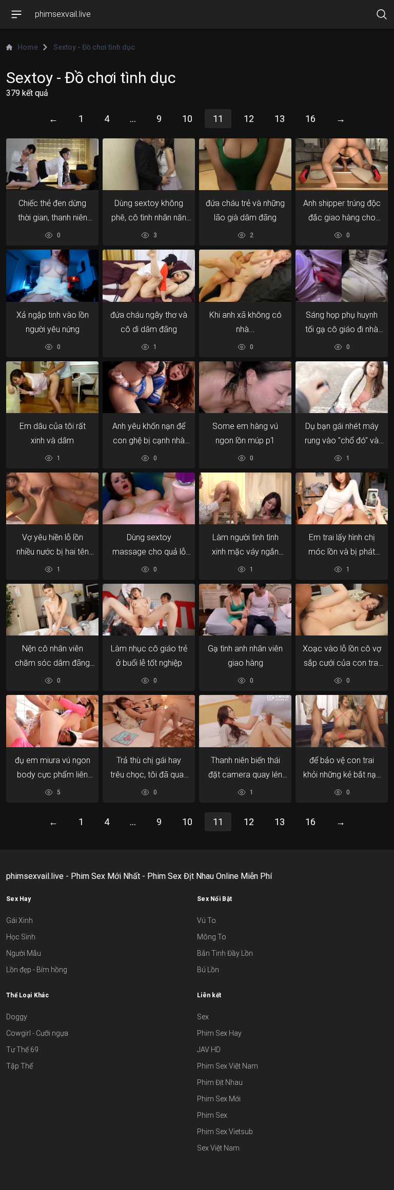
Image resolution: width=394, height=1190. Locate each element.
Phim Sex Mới (219, 1099)
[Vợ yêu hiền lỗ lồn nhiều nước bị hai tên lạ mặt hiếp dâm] (52, 498)
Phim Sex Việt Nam (227, 1066)
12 (249, 118)
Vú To (206, 920)
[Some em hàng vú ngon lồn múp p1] (245, 387)
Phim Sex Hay (219, 1033)
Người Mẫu (23, 953)
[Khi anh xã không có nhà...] (245, 275)
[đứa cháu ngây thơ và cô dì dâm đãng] (149, 275)
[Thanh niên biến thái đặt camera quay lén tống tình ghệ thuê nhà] (245, 721)
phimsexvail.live (63, 14)
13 (279, 118)
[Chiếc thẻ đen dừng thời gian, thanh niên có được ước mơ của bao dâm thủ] (52, 164)
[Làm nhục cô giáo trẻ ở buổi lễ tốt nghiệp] (149, 610)
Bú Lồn (208, 970)
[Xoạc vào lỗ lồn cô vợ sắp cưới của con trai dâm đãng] (342, 610)
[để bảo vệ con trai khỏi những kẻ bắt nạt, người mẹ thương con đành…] (342, 721)
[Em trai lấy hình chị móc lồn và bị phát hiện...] (342, 498)
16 (310, 118)
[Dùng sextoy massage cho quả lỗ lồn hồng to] (149, 498)
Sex (203, 1017)
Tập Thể (19, 1066)
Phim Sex (212, 1115)
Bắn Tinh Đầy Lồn (225, 953)
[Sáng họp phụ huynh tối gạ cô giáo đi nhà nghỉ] (342, 275)
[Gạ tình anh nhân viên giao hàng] (245, 609)
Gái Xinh (19, 920)
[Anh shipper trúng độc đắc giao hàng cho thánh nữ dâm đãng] (342, 164)
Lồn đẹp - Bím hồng (36, 970)
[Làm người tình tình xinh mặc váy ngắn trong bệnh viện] (245, 498)
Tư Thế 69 (22, 1049)
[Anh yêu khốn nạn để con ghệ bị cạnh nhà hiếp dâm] (149, 387)
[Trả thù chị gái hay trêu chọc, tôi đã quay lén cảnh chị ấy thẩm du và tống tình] (149, 721)
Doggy (16, 1017)
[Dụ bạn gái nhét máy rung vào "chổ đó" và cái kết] (342, 387)
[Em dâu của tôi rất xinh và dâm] (52, 387)
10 (187, 118)
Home (27, 47)
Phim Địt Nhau (220, 1082)
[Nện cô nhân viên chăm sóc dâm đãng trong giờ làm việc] (52, 610)
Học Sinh (20, 937)
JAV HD (209, 1049)
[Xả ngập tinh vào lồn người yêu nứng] (52, 275)
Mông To (211, 937)
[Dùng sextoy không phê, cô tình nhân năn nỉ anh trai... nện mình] (149, 164)
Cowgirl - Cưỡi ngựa (37, 1033)
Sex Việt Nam (218, 1148)
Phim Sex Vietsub (225, 1131)
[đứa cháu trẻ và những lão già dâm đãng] (245, 164)
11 (218, 118)
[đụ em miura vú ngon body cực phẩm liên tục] (52, 720)
